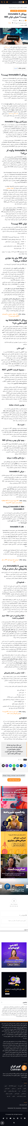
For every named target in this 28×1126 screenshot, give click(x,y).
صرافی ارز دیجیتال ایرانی (21, 1096)
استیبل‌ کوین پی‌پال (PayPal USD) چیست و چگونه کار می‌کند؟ (15, 890)
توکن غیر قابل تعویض (12, 1091)
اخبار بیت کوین (8, 1010)
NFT (25, 1086)
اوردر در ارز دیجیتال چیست (21, 1016)
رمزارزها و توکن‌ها (12, 7)
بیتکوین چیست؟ (9, 1008)
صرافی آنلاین (16, 1093)
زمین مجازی (6, 1011)
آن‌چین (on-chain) (12, 1086)
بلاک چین (19, 1088)
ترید (19, 1091)
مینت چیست (14, 1010)
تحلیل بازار (24, 1091)
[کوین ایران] (18, 2)
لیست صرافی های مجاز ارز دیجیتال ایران (11, 1013)
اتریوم (6, 1086)
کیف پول (8, 1096)
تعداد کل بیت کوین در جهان (21, 1015)
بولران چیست (20, 1010)
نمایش (16, 68)
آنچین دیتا (20, 1086)
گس (9, 47)
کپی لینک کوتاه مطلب (14, 780)
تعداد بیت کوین (12, 1011)
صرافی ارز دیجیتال (9, 1093)
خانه (25, 7)
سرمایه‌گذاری (23, 1093)
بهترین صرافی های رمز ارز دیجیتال (20, 1008)
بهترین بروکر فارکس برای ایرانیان (10, 1007)
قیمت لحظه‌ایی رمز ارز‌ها (22, 1007)
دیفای (5, 1091)
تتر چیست (3, 1015)
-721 (17, 114)
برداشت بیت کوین (20, 1011)
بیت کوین (13, 1088)
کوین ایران (22, 20)
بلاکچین (24, 1088)
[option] (14, 886)
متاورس (13, 1096)
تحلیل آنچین (7, 1088)
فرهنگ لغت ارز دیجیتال (10, 1015)
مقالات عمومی (20, 7)
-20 (12, 114)
